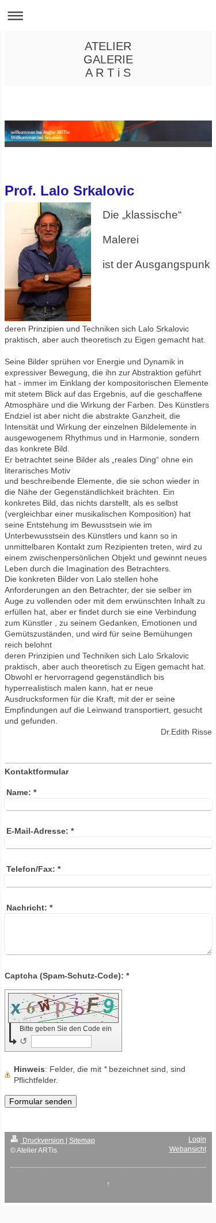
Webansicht (187, 1149)
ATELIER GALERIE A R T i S (108, 59)
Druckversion (43, 1141)
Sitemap (82, 1141)
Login (197, 1139)
